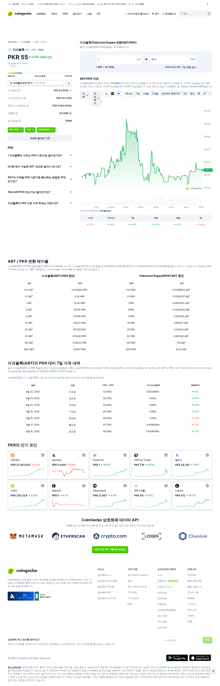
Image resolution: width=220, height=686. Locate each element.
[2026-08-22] (198, 93)
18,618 (16, 4)
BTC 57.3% (109, 4)
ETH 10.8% (121, 4)
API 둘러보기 (105, 210)
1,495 (30, 4)
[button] (40, 138)
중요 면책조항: (14, 667)
